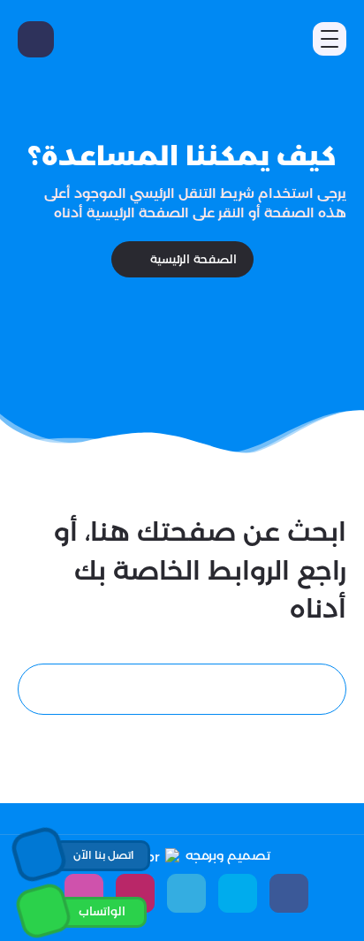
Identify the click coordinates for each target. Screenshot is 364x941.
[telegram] (186, 893)
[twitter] (237, 893)
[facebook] (288, 893)
